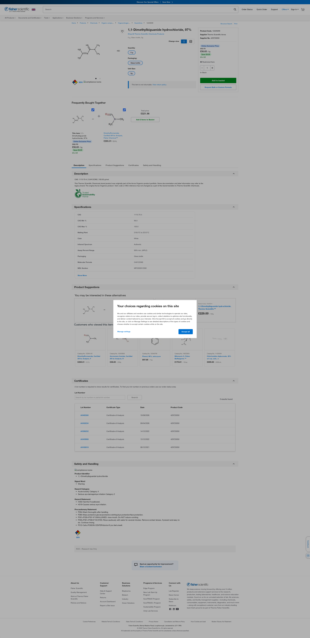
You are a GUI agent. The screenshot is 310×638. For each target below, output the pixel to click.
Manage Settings (123, 331)
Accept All (186, 332)
